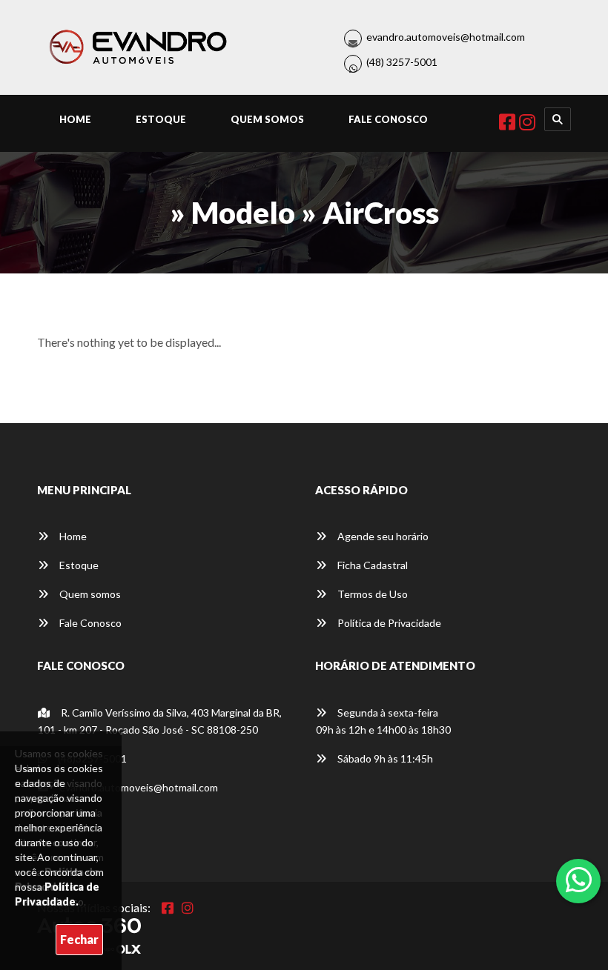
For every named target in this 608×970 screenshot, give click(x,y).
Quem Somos (267, 119)
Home (75, 119)
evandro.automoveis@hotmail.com (445, 36)
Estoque (161, 119)
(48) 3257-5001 (401, 62)
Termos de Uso (371, 594)
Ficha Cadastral (371, 565)
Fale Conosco (388, 119)
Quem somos (89, 594)
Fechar (79, 939)
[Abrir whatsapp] (579, 879)
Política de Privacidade (388, 623)
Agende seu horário (382, 536)
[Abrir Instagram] (188, 907)
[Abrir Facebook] (168, 907)
